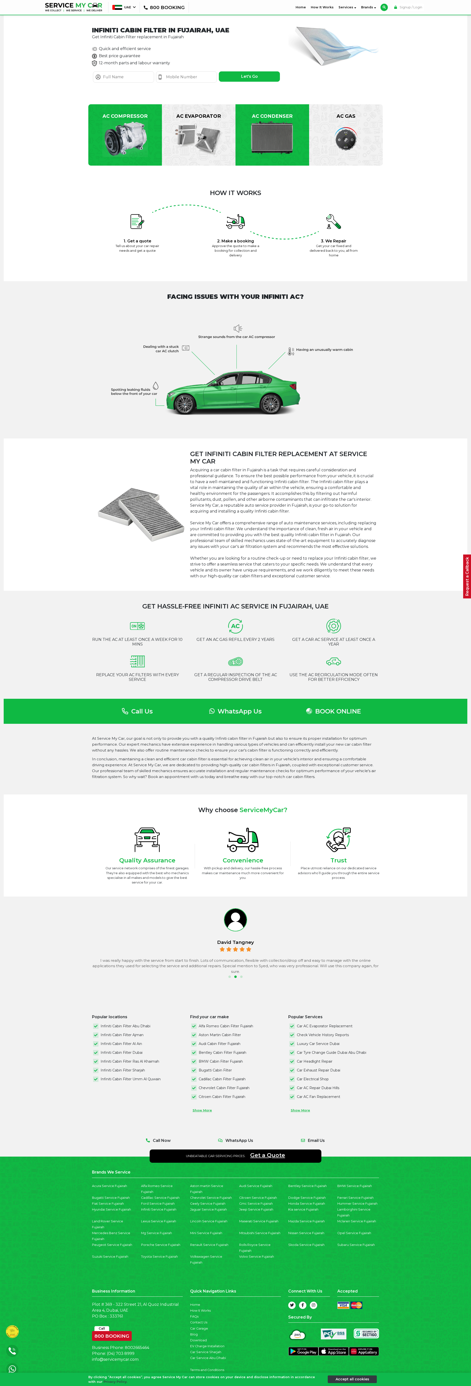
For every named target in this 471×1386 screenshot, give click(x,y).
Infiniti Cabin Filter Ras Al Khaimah (130, 1061)
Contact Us (198, 1322)
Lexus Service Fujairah (158, 1221)
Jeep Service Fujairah (256, 1209)
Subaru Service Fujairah (356, 1245)
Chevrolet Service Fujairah (211, 1198)
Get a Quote (267, 1155)
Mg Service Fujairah (156, 1233)
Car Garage (199, 1328)
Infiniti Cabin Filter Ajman (122, 1035)
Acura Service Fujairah (109, 1186)
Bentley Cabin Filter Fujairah (222, 1052)
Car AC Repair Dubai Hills (318, 1088)
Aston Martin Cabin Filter (220, 1035)
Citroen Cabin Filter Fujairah (222, 1097)
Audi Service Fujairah (255, 1186)
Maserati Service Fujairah (258, 1221)
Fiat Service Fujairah (108, 1203)
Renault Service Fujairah (209, 1245)
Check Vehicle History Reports (323, 1035)
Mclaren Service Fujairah (356, 1221)
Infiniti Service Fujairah (158, 1209)
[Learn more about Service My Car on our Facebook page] (302, 1305)
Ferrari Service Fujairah (355, 1198)
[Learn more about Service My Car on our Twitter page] (292, 1305)
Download (198, 1340)
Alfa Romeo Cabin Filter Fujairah (226, 1026)
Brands (367, 7)
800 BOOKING (111, 1335)
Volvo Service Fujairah (256, 1256)
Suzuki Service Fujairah (110, 1256)
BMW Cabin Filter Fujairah (221, 1061)
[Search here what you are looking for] (384, 7)
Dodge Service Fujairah (307, 1198)
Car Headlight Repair (314, 1061)
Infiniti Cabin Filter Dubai (122, 1052)
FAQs (194, 1316)
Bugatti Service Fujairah (111, 1198)
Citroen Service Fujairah (258, 1198)
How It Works (322, 7)
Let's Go (249, 76)
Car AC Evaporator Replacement (325, 1026)
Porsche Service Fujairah (160, 1245)
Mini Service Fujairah (206, 1233)
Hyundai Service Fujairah (111, 1209)
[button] (230, 976)
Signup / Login (410, 7)
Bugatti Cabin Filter (215, 1070)
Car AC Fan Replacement (318, 1097)
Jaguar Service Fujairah (208, 1209)
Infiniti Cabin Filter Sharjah (123, 1070)
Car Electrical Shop (313, 1079)
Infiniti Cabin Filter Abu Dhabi (125, 1026)
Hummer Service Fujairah (357, 1203)
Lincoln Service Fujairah (208, 1221)
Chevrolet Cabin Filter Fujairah (224, 1088)
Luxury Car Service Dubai (318, 1044)
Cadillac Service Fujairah (160, 1198)
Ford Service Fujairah (158, 1203)
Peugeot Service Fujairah (112, 1245)
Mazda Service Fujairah (306, 1221)
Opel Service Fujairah (354, 1233)
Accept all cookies (352, 1379)
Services (346, 7)
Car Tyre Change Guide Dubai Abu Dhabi (331, 1052)
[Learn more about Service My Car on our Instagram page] (313, 1305)
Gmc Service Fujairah (256, 1203)
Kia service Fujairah (303, 1209)
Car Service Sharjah (205, 1352)
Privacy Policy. (115, 1382)
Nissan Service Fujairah (306, 1233)
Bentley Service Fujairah (307, 1186)
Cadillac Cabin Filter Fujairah (222, 1079)
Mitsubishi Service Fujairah (259, 1233)
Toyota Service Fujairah (159, 1256)
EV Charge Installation (207, 1346)
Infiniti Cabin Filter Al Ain (121, 1044)
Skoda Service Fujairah (306, 1245)
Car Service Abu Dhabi (208, 1358)
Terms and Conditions (207, 1370)
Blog (194, 1334)
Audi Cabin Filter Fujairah (219, 1044)
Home (302, 7)
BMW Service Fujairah (354, 1186)
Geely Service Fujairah (207, 1203)
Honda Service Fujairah (306, 1203)
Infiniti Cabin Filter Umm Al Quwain (131, 1079)
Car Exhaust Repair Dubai (318, 1070)
